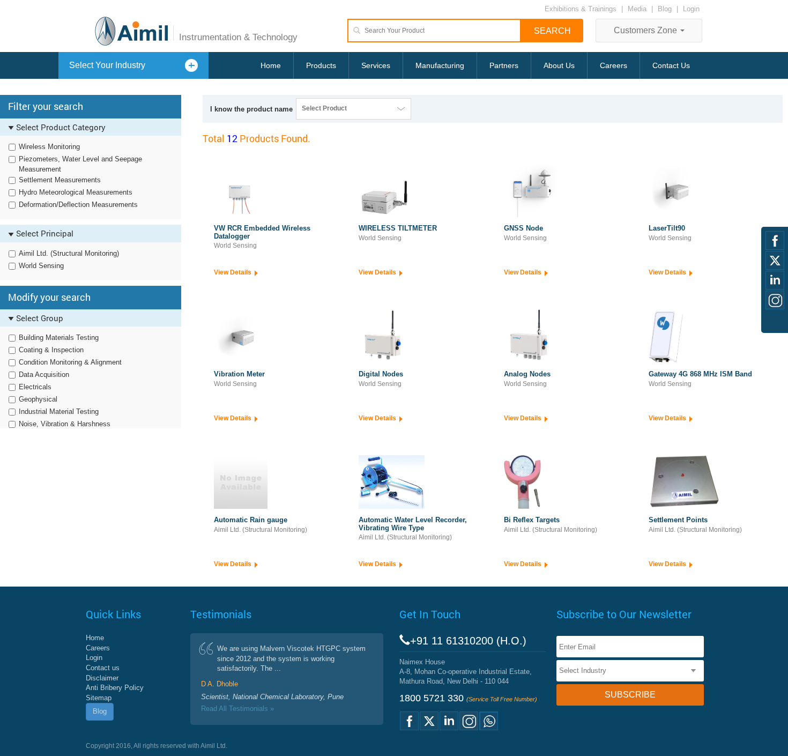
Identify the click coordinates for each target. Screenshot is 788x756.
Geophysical (38, 399)
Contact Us (671, 65)
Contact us (103, 668)
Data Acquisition (44, 374)
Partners (503, 65)
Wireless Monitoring (49, 147)
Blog (665, 9)
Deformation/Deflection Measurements (78, 205)
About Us (559, 65)
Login (691, 9)
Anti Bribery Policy (115, 688)
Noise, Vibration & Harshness (64, 424)
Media (638, 9)
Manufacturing (439, 65)
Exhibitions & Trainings (580, 9)
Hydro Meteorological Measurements (75, 192)
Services (375, 65)
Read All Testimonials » (237, 709)
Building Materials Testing (59, 337)
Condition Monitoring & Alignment (70, 362)
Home (271, 65)
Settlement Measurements (60, 180)
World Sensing (41, 266)
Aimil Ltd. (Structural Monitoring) (69, 253)
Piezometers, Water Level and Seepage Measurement (80, 164)
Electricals (35, 387)
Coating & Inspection (51, 350)
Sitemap (98, 698)
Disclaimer (102, 678)
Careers (613, 65)
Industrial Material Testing (59, 411)
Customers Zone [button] (646, 30)
